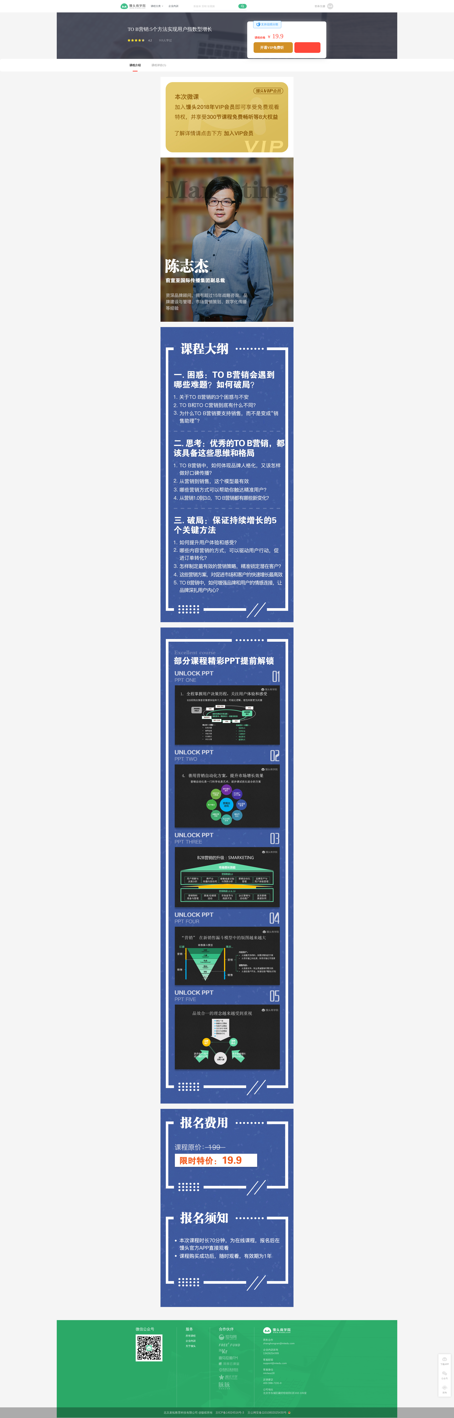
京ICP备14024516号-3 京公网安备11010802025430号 (250, 1412)
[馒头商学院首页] (133, 6)
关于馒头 (191, 1346)
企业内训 (173, 6)
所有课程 (191, 1335)
